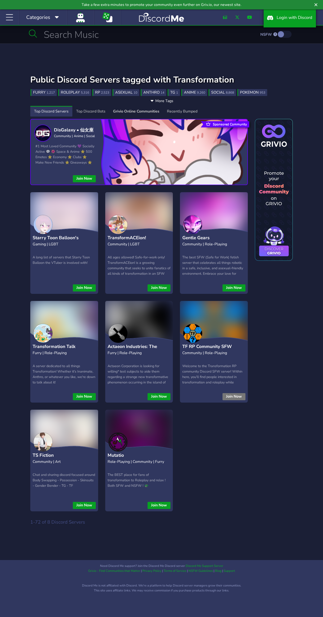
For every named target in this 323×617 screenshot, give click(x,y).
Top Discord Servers (51, 111)
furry (44, 92)
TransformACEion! (127, 238)
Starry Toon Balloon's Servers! (56, 241)
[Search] (33, 33)
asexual (126, 92)
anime (194, 92)
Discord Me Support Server (204, 566)
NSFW (266, 34)
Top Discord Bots (90, 111)
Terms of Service (175, 571)
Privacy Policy (152, 571)
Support (229, 571)
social (222, 92)
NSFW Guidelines (200, 571)
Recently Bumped (182, 111)
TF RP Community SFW (207, 346)
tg (174, 92)
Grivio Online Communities (136, 111)
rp (102, 92)
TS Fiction (43, 455)
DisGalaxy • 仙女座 (74, 130)
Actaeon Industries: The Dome (132, 350)
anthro (153, 92)
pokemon (252, 92)
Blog (218, 571)
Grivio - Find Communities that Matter (114, 571)
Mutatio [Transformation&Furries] (135, 459)
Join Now (84, 178)
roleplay (75, 92)
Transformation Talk (54, 346)
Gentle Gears (196, 238)
